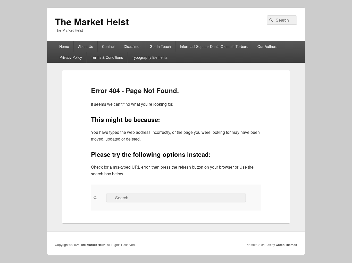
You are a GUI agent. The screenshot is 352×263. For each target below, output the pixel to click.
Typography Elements (149, 57)
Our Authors (267, 46)
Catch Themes (286, 244)
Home (64, 46)
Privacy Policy (71, 57)
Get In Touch (160, 46)
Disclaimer (132, 46)
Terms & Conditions (107, 57)
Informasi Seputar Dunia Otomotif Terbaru (214, 46)
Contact (108, 46)
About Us (85, 46)
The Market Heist (92, 21)
